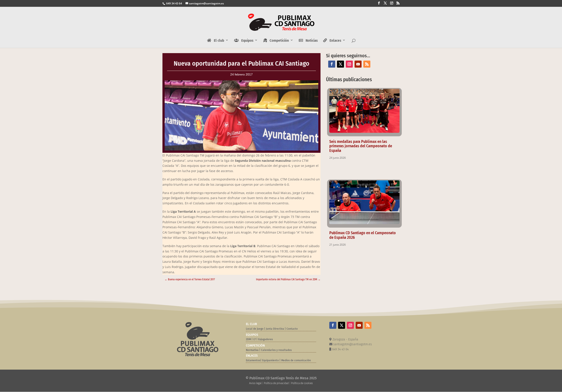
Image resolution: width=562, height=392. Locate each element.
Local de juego (254, 328)
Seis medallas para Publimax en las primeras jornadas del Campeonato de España (360, 146)
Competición (278, 40)
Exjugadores (265, 339)
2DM (248, 339)
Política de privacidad (276, 383)
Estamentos (253, 360)
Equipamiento (270, 360)
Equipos (246, 40)
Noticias (310, 40)
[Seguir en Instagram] (349, 64)
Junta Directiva (274, 328)
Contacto (292, 328)
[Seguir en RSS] (366, 64)
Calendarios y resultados (276, 350)
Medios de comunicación (296, 360)
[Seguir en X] (340, 64)
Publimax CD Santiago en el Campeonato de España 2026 (362, 235)
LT (254, 339)
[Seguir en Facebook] (331, 64)
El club (217, 40)
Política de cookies (302, 383)
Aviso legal (255, 383)
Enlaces (334, 40)
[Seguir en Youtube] (358, 64)
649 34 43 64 (174, 3)
